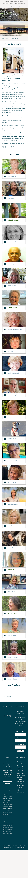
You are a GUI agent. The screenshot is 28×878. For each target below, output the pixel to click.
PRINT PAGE (8, 696)
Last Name (20, 744)
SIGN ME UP (20, 750)
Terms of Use (15, 847)
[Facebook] (5, 716)
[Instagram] (10, 716)
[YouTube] (7, 716)
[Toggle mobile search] (25, 12)
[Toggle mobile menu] (25, 11)
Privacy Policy (21, 847)
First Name (20, 738)
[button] (14, 176)
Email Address (20, 731)
